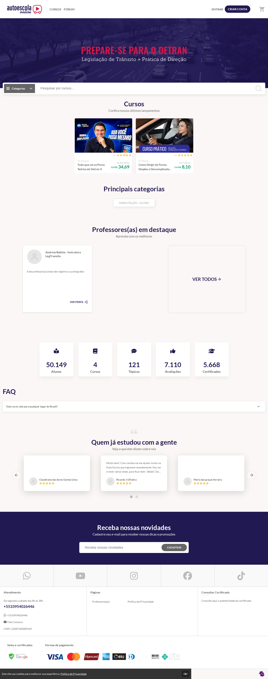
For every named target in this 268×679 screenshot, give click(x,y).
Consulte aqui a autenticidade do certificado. (226, 600)
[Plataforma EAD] (261, 674)
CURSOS (55, 9)
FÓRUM (69, 9)
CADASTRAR (174, 547)
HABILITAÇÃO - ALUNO (134, 202)
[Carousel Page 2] (136, 497)
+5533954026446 (17, 615)
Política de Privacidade (141, 601)
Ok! (186, 673)
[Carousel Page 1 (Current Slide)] (131, 497)
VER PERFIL (77, 301)
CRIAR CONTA (237, 9)
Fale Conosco (15, 622)
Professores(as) (101, 601)
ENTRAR (217, 9)
